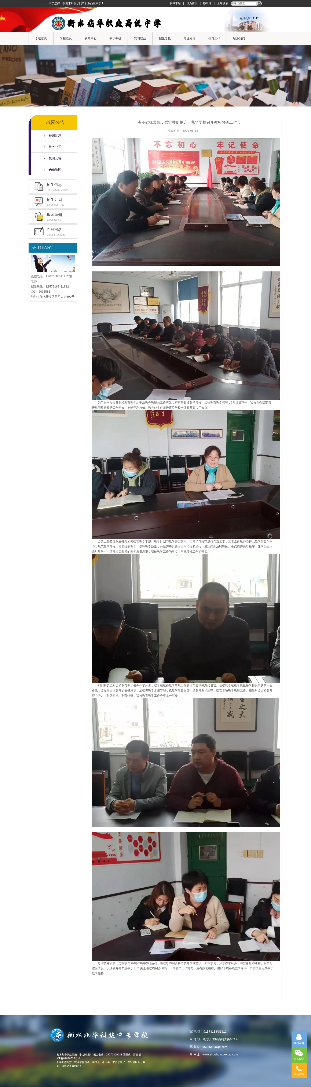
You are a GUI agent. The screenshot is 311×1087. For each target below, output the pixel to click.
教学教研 (115, 38)
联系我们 (239, 38)
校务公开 (53, 147)
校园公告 (53, 158)
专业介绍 (189, 38)
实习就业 (140, 38)
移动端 (207, 3)
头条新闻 (53, 169)
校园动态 (53, 135)
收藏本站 (175, 3)
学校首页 (41, 38)
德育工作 (214, 38)
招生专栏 (165, 38)
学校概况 (66, 38)
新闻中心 (90, 38)
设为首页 (191, 3)
